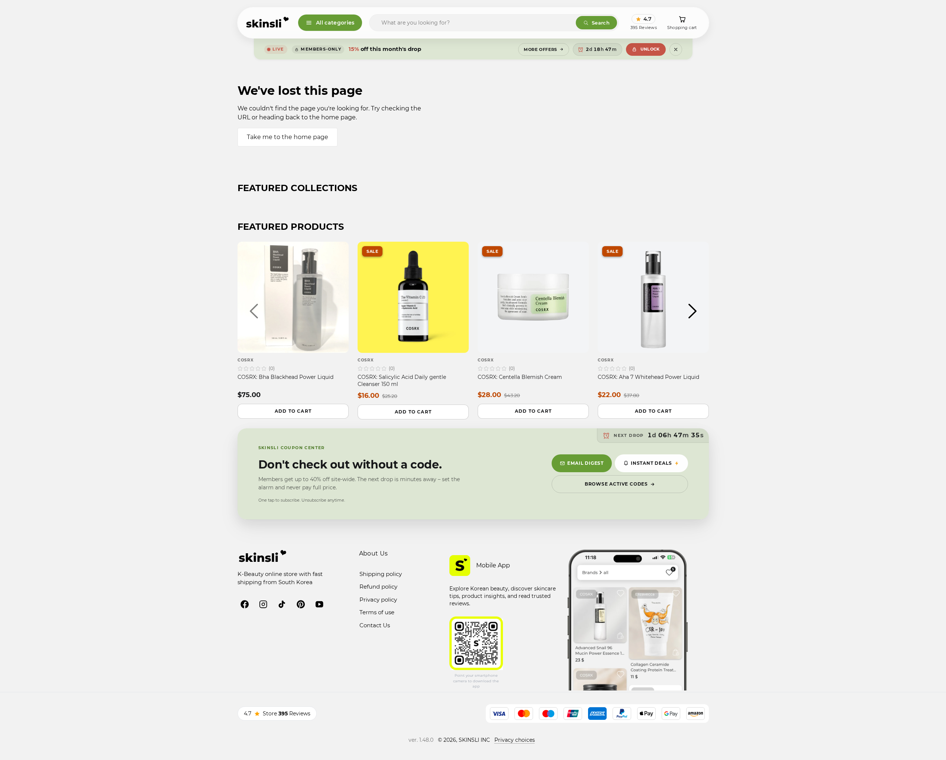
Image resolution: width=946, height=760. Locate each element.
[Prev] (253, 311)
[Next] (692, 311)
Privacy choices (514, 740)
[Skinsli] (268, 22)
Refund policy (378, 586)
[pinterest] (301, 604)
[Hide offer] (675, 49)
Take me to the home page (287, 137)
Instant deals (651, 463)
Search (601, 23)
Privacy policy (378, 599)
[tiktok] (282, 604)
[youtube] (319, 604)
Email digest (585, 463)
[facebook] (245, 604)
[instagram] (263, 604)
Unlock (650, 49)
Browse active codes (616, 484)
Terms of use (376, 612)
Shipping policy (380, 573)
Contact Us (374, 625)
